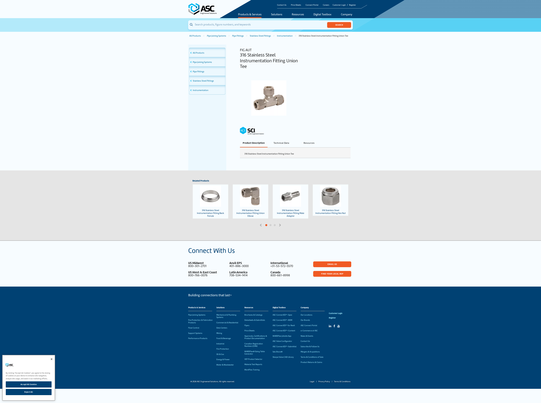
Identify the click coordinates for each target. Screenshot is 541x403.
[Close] (51, 359)
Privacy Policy (324, 381)
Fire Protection (222, 349)
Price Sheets (296, 5)
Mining (219, 333)
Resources (298, 14)
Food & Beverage (223, 338)
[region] (28, 378)
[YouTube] (338, 326)
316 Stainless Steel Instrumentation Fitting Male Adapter (290, 213)
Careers (326, 5)
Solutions (276, 14)
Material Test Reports (253, 364)
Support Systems (195, 333)
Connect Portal (312, 5)
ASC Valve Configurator (282, 341)
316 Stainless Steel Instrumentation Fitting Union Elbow (250, 213)
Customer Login (339, 5)
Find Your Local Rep (332, 274)
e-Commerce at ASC (309, 330)
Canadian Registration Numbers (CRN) (253, 345)
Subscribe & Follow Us (310, 346)
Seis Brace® (277, 352)
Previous (261, 225)
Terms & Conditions (342, 381)
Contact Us (281, 5)
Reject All (28, 392)
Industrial (220, 344)
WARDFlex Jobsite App (282, 336)
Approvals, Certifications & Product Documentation (255, 337)
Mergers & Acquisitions (310, 352)
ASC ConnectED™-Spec (282, 315)
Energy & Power (223, 359)
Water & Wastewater (225, 365)
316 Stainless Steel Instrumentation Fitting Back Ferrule (210, 213)
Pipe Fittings (238, 35)
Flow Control (193, 328)
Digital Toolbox (322, 14)
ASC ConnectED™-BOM (282, 320)
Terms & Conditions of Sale (312, 357)
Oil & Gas (220, 354)
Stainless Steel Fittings (260, 35)
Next (280, 225)
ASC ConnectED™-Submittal (284, 346)
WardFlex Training (252, 370)
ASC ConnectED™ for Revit (284, 325)
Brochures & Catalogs (253, 315)
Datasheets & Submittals (254, 320)
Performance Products (197, 338)
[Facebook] (334, 326)
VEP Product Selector (253, 359)
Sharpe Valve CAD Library (283, 357)
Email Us (332, 264)
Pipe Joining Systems (216, 35)
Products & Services (249, 14)
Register (352, 5)
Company (346, 14)
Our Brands (305, 320)
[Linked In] (330, 326)
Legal (312, 381)
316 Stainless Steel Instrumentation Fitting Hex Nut (330, 212)
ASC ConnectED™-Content (284, 330)
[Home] (204, 9)
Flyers (246, 325)
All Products (195, 35)
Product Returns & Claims (311, 362)
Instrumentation (285, 35)
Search (339, 25)
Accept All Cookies (29, 384)
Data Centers (221, 328)
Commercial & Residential (227, 322)
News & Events (307, 336)
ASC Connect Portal (309, 325)
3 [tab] (285, 225)
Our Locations (306, 315)
